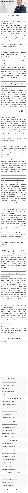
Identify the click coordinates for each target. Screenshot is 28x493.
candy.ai (18, 261)
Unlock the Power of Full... (8, 485)
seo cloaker (20, 171)
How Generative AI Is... (7, 394)
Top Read (4, 341)
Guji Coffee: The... (6, 388)
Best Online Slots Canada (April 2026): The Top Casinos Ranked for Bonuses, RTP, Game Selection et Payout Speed (13, 211)
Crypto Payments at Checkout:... (9, 401)
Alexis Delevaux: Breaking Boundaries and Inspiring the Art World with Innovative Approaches (13, 86)
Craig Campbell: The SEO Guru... (9, 459)
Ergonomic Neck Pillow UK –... (9, 414)
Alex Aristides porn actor (7, 61)
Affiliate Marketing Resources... (9, 456)
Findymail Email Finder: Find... (9, 453)
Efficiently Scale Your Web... (8, 436)
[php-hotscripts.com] (14, 6)
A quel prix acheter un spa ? (8, 117)
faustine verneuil (8, 282)
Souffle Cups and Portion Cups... (9, 411)
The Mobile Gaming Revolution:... (9, 479)
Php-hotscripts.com (11, 489)
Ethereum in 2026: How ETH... (9, 382)
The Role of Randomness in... (8, 443)
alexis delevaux (14, 94)
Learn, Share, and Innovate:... (8, 427)
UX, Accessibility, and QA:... (8, 475)
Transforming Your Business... (8, 433)
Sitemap (22, 489)
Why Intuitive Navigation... (8, 482)
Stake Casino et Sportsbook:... (9, 391)
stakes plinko (10, 332)
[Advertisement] (14, 359)
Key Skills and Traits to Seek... (9, 446)
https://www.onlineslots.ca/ (16, 215)
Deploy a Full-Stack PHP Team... (9, 424)
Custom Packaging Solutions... (9, 407)
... (15, 77)
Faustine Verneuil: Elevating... (8, 462)
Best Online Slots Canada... (8, 385)
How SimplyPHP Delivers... (8, 430)
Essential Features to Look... (8, 417)
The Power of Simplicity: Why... (9, 378)
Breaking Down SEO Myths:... (8, 469)
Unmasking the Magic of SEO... (9, 466)
